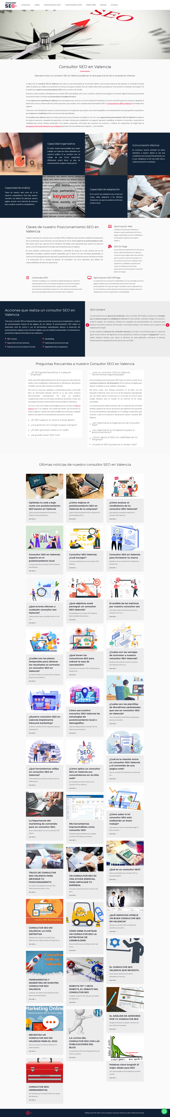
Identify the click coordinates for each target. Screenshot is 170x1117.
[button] (87, 325)
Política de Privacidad (138, 1113)
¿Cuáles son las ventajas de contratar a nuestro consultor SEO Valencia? (123, 655)
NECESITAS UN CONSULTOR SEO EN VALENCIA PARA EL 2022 (43, 1038)
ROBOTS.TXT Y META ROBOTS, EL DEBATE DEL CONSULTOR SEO (83, 989)
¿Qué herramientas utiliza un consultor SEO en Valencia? (44, 771)
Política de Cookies (125, 1113)
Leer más (32, 519)
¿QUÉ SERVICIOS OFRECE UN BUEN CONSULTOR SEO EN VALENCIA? (124, 918)
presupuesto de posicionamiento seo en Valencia (43, 126)
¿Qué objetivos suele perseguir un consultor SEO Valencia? (82, 606)
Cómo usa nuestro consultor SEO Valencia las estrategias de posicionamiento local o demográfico (84, 716)
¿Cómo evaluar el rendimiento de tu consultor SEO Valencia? (123, 505)
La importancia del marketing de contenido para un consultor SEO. (43, 823)
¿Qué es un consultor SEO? (125, 869)
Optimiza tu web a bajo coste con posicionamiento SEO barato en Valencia (44, 505)
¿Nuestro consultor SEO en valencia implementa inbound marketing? (44, 719)
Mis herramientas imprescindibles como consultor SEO (82, 826)
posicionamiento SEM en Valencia (119, 103)
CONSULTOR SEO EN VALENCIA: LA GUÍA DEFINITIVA (40, 930)
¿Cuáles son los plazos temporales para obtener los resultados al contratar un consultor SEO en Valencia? (44, 664)
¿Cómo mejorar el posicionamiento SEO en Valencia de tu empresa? (83, 505)
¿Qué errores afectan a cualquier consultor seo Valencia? (42, 609)
